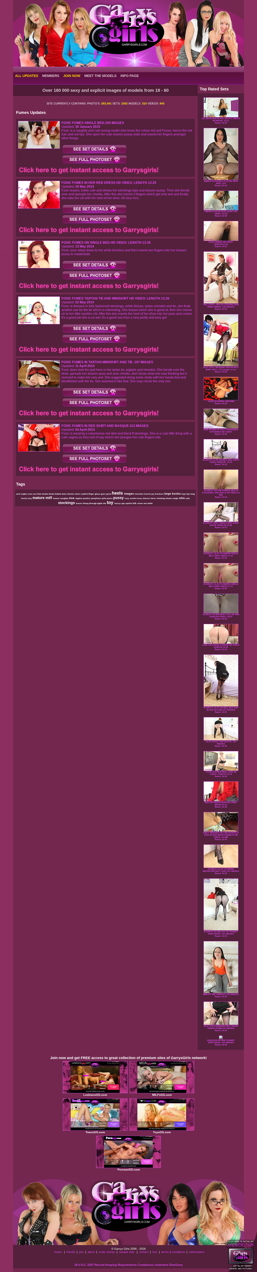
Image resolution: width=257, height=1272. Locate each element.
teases (79, 503)
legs (184, 494)
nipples (79, 498)
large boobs (173, 493)
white (150, 503)
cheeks (71, 494)
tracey (117, 503)
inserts (147, 494)
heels (118, 493)
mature (39, 498)
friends (70, 1252)
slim (182, 498)
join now (71, 76)
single (175, 498)
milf (49, 498)
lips (188, 494)
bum (64, 494)
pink (104, 498)
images (129, 493)
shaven (146, 498)
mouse (56, 498)
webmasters (196, 1252)
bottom (58, 494)
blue (39, 494)
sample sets (126, 1252)
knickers (159, 494)
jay (153, 494)
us (135, 503)
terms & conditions (173, 1252)
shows (168, 498)
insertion (139, 494)
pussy (119, 498)
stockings (67, 503)
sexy (140, 498)
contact (143, 1252)
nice (72, 498)
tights (100, 503)
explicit (85, 494)
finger (92, 494)
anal (18, 494)
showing (161, 498)
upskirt (129, 503)
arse (30, 494)
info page (129, 76)
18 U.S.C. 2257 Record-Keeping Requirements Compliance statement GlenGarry (128, 1264)
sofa (188, 498)
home (58, 1252)
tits (105, 503)
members (50, 76)
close (78, 494)
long (193, 494)
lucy (30, 498)
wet (146, 503)
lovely (24, 498)
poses (110, 498)
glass (98, 494)
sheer (153, 498)
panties (87, 498)
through (93, 503)
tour (154, 1252)
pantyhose (96, 498)
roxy (127, 498)
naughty (64, 498)
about (91, 1252)
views (140, 503)
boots (52, 494)
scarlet (133, 498)
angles (24, 494)
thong (86, 503)
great (109, 494)
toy (110, 502)
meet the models (100, 76)
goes (103, 494)
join (81, 1252)
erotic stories (107, 1252)
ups (123, 503)
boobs (45, 494)
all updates (26, 76)
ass (35, 494)
